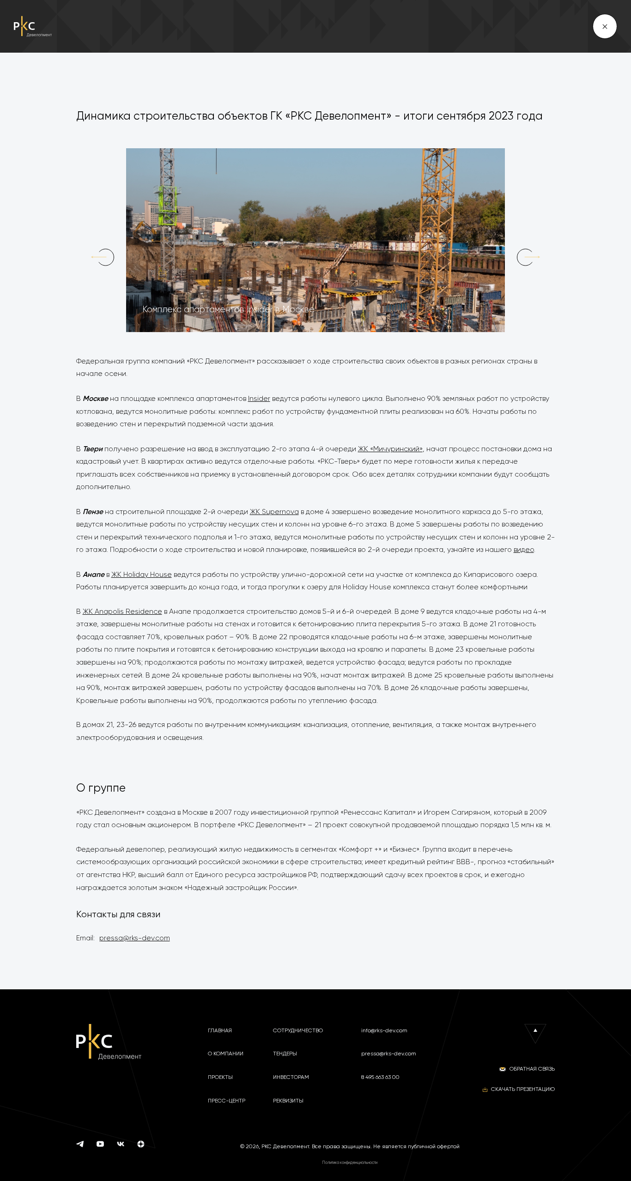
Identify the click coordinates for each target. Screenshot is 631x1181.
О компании (225, 1053)
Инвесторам (291, 1077)
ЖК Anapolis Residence (122, 611)
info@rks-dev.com (384, 1030)
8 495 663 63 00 (380, 1077)
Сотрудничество (298, 1030)
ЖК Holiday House (141, 574)
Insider (259, 398)
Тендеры (285, 1053)
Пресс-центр (226, 1100)
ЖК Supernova (274, 512)
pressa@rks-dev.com (134, 938)
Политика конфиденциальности (349, 1163)
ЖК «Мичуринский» (390, 449)
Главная (220, 1030)
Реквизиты (288, 1100)
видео (524, 549)
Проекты (220, 1077)
